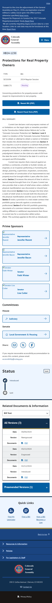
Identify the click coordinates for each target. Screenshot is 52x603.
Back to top (42, 534)
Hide (48, 3)
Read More (29, 21)
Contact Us (27, 587)
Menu (46, 40)
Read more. (24, 15)
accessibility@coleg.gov (12, 359)
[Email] (14, 345)
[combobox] (26, 413)
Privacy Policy (26, 596)
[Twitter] (23, 345)
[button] (26, 544)
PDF (26, 443)
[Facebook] (32, 345)
